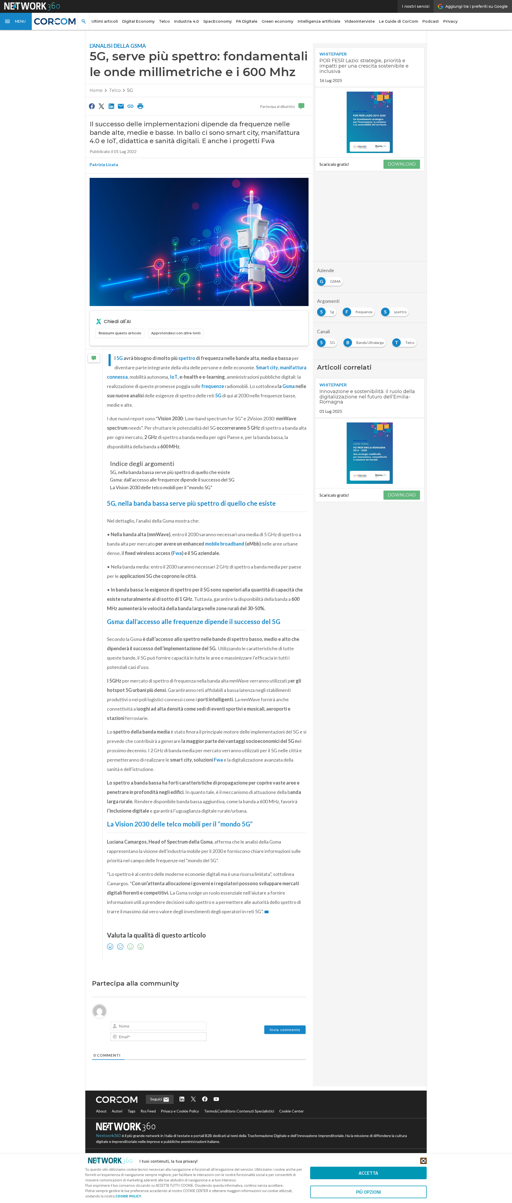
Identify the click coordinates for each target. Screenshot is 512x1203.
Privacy (450, 21)
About (101, 1111)
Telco (164, 21)
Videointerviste (360, 21)
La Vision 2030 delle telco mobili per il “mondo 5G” (161, 487)
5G (130, 90)
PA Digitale (246, 21)
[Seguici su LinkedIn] (182, 1099)
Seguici (156, 1099)
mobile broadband (224, 544)
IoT (174, 377)
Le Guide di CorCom (398, 21)
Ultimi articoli (104, 21)
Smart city (267, 367)
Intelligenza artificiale (319, 21)
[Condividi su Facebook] (91, 106)
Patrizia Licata (104, 164)
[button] (16, 21)
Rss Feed (148, 1111)
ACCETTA (368, 1173)
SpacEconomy (217, 21)
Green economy (277, 21)
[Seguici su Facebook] (205, 1099)
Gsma (288, 386)
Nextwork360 (108, 1135)
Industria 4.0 (186, 21)
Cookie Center (291, 1111)
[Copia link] (130, 106)
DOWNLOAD (402, 164)
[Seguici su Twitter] (193, 1099)
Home (96, 90)
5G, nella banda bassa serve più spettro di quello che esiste (170, 472)
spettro (186, 358)
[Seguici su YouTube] (216, 1099)
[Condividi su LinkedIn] (111, 106)
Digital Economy (138, 21)
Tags (131, 1111)
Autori (117, 1111)
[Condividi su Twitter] (101, 106)
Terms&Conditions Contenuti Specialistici (239, 1111)
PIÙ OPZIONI (368, 1192)
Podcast (430, 21)
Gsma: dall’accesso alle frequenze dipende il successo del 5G (172, 480)
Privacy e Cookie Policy (180, 1111)
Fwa (177, 553)
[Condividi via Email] (121, 106)
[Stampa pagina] (140, 106)
